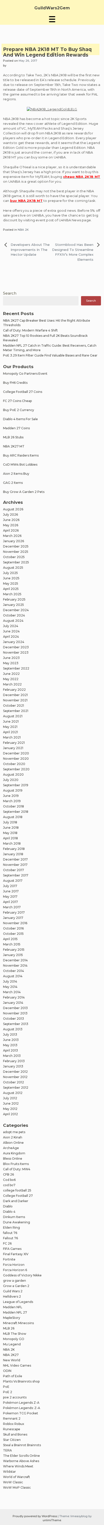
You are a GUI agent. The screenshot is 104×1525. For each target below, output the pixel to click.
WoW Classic (13, 1482)
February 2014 (14, 997)
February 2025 (14, 599)
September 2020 (16, 769)
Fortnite (9, 1259)
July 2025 (10, 573)
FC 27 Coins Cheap (17, 401)
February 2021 (14, 743)
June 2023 (11, 658)
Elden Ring (11, 1227)
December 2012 (15, 1072)
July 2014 (10, 981)
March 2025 (12, 594)
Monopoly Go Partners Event (25, 373)
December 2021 (15, 695)
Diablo (8, 1206)
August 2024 (13, 621)
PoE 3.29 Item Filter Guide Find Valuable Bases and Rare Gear (50, 355)
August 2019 (12, 790)
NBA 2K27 (11, 1355)
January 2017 (13, 918)
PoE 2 (7, 1392)
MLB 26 (8, 1328)
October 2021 (13, 705)
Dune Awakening (16, 1222)
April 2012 (10, 1114)
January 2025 (13, 605)
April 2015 (10, 939)
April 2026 (11, 530)
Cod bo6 (9, 1180)
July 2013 (10, 1034)
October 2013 (13, 1018)
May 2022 (10, 679)
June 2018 (11, 827)
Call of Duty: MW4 (16, 1169)
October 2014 (13, 971)
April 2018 (10, 838)
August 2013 (12, 1029)
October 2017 (13, 870)
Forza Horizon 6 (15, 1270)
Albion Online (13, 1143)
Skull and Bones (15, 1434)
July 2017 (10, 886)
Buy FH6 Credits (15, 383)
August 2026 (13, 509)
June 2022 (11, 674)
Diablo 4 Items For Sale (20, 419)
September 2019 (15, 785)
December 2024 (16, 610)
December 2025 (16, 546)
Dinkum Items (14, 1217)
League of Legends (18, 1302)
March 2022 (12, 684)
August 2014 (12, 976)
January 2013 (13, 1066)
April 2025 (11, 589)
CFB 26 (8, 1174)
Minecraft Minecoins (18, 1323)
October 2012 (13, 1082)
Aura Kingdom (14, 1153)
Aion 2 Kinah (12, 1137)
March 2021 (12, 737)
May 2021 (10, 727)
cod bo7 (9, 1185)
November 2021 (15, 700)
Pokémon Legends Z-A (21, 1402)
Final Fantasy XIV (16, 1254)
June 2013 (11, 1040)
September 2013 (15, 1024)
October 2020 (14, 764)
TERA (7, 1450)
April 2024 (11, 636)
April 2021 (10, 732)
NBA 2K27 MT (13, 446)
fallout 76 (10, 1233)
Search (9, 293)
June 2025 (11, 578)
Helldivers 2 (12, 1296)
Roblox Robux (13, 1424)
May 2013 (10, 1045)
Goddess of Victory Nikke (22, 1275)
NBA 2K (23, 229)
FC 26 (7, 1243)
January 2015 (13, 955)
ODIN (7, 1371)
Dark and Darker (15, 1201)
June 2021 (11, 721)
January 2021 (13, 748)
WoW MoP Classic (17, 1487)
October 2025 (14, 557)
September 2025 (16, 562)
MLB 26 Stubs (13, 437)
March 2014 (12, 992)
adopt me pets (14, 1132)
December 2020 (16, 753)
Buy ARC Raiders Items (21, 455)
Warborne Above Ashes (21, 1461)
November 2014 (15, 965)
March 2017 (12, 907)
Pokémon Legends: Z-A (21, 1408)
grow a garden (14, 1280)
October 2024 (14, 615)
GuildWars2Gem (52, 8)
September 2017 (15, 875)
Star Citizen (12, 1440)
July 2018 (10, 822)
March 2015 (11, 944)
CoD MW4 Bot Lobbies (20, 464)
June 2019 (11, 796)
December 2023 (16, 647)
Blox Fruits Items (16, 1164)
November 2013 (15, 1013)
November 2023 (16, 652)
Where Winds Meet (18, 1466)
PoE (6, 1387)
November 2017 (15, 865)
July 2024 (10, 626)
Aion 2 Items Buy (16, 473)
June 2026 (11, 520)
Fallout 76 (10, 1238)
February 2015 (13, 949)
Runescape (11, 1429)
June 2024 (11, 631)
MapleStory (11, 1318)
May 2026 (10, 525)
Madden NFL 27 (15, 1312)
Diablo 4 (9, 1211)
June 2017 (11, 891)
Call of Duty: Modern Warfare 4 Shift (30, 330)
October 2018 (13, 806)
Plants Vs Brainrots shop (21, 1381)
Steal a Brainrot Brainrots (22, 1445)
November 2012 (15, 1077)
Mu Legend (12, 1344)
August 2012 (12, 1093)
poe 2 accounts (15, 1397)
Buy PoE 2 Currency (18, 410)
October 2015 (13, 934)
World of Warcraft (16, 1477)
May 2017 (10, 896)
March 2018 (12, 843)
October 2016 (13, 928)
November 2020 (16, 758)
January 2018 (13, 854)
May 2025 (10, 583)
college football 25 (17, 1190)
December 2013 (15, 1008)
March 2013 (12, 1056)
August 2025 (13, 567)
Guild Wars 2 (12, 1291)
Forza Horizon (13, 1265)
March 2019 (12, 801)
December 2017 (15, 859)
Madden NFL (12, 1307)
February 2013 (14, 1061)
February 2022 (14, 690)
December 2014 (15, 960)
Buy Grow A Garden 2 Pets (23, 492)
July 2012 (10, 1098)
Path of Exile (12, 1376)
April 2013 (10, 1050)
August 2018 (12, 817)
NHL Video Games (17, 1365)
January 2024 (13, 642)
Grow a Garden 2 (16, 1286)
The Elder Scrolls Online (21, 1456)
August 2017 (12, 881)
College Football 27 (18, 1196)
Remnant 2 (11, 1418)
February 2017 (14, 912)
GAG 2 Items (13, 483)
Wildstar (9, 1471)
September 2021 (15, 711)
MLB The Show (14, 1334)
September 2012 (15, 1087)
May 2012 (10, 1109)
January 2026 (13, 541)
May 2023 (10, 663)
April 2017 (10, 902)
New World (11, 1360)
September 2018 (15, 812)
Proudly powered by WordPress (35, 1516)
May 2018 (10, 833)
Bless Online (12, 1158)
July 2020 (10, 780)
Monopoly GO (13, 1339)
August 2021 (12, 716)
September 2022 (16, 668)
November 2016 (15, 923)
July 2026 (10, 514)
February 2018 (14, 849)
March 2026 (12, 536)
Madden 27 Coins (16, 428)
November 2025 (15, 552)
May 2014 (10, 987)
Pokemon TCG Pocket (20, 1413)
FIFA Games (12, 1249)
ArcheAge (11, 1148)
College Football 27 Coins (22, 392)
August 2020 (13, 774)
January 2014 (13, 1003)
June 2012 (11, 1103)
